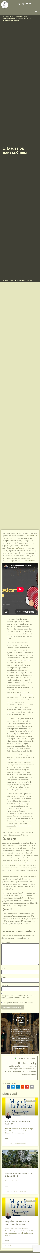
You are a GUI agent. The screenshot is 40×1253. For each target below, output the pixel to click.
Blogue (11, 16)
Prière (17, 16)
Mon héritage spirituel (21, 18)
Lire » (7, 1138)
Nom (3, 969)
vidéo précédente (30, 536)
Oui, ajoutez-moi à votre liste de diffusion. (18, 1002)
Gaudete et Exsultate (27, 561)
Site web (4, 985)
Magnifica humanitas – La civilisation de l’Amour (17, 1222)
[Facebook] (19, 3)
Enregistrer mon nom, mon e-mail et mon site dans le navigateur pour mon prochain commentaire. (18, 997)
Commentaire (7, 942)
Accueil (5, 16)
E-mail (4, 977)
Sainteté (29, 280)
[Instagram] (23, 3)
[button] (30, 3)
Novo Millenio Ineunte (19, 548)
